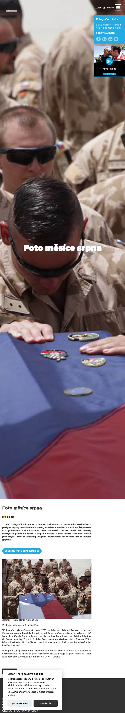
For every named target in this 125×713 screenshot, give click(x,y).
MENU (110, 8)
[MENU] (118, 7)
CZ (96, 8)
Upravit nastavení (19, 703)
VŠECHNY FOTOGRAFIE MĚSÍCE (22, 551)
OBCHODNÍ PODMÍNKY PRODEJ (20, 711)
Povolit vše (45, 703)
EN (99, 8)
